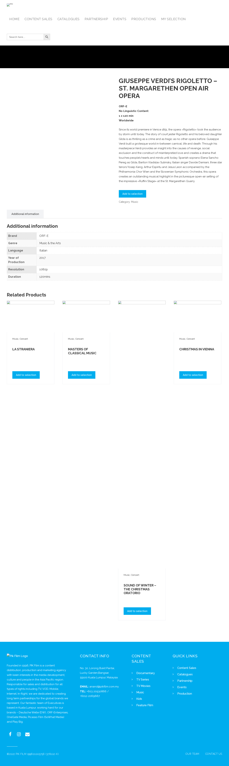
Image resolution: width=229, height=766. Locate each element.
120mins (44, 276)
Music (134, 201)
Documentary (145, 673)
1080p (43, 269)
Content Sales (186, 668)
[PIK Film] (10, 5)
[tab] (25, 214)
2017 (42, 257)
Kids (139, 699)
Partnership (185, 680)
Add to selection (132, 193)
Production (184, 693)
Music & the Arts (50, 243)
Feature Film (144, 705)
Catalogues (185, 674)
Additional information (25, 214)
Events (182, 687)
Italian (43, 250)
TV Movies (143, 686)
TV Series (142, 679)
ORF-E (43, 236)
